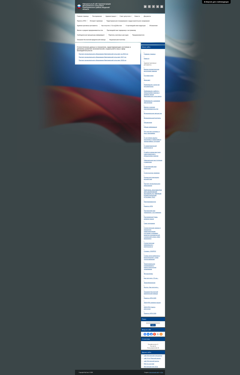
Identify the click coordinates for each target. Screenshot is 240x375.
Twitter (157, 6)
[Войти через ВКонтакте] (148, 334)
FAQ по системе (149, 364)
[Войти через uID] (145, 334)
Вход (149, 6)
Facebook (153, 6)
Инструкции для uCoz (151, 366)
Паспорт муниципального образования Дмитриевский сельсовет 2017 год (102, 57)
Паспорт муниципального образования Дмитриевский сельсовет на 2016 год (103, 54)
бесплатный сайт (154, 372)
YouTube (161, 6)
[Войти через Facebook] (151, 334)
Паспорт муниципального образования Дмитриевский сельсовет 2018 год (102, 60)
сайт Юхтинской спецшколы (153, 355)
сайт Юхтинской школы (151, 361)
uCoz (161, 372)
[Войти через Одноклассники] (161, 334)
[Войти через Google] (157, 334)
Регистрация (145, 6)
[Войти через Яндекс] (154, 334)
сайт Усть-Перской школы (152, 358)
